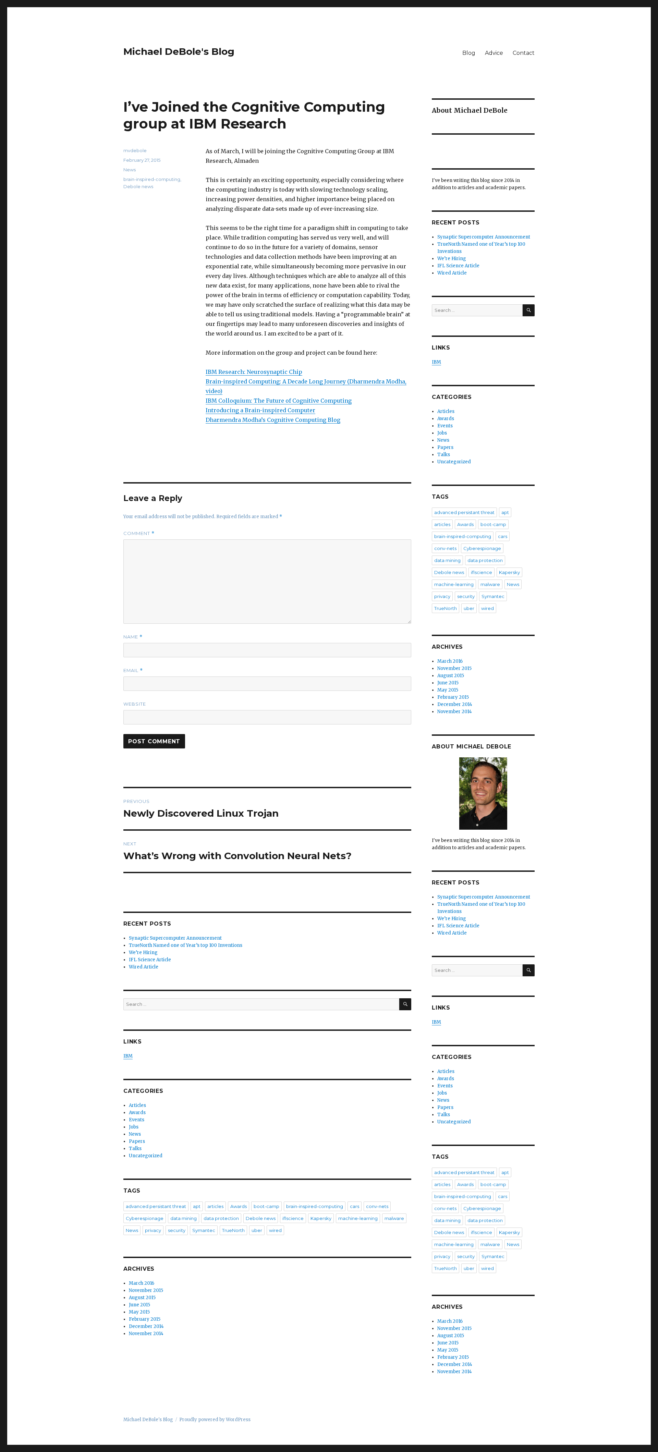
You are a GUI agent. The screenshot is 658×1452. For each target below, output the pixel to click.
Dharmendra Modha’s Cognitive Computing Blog (273, 419)
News (129, 169)
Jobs (133, 1127)
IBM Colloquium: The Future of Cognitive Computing (279, 400)
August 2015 (142, 1298)
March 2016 (141, 1283)
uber (257, 1230)
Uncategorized (145, 1156)
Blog (468, 53)
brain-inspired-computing (151, 179)
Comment (139, 533)
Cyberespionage (144, 1218)
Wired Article (143, 967)
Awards (137, 1112)
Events (136, 1120)
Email (133, 670)
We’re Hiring (143, 952)
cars (354, 1206)
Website (134, 704)
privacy (153, 1230)
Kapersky (320, 1218)
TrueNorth (233, 1230)
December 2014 (146, 1326)
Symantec (203, 1230)
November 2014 (146, 1334)
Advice (494, 53)
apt (196, 1206)
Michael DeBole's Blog (178, 51)
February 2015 (144, 1319)
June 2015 (139, 1305)
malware (394, 1218)
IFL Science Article (150, 960)
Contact (524, 53)
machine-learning (358, 1218)
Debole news (138, 186)
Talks (135, 1148)
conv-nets (377, 1206)
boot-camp (266, 1206)
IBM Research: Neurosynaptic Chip (254, 371)
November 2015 (146, 1290)
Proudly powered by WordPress (215, 1420)
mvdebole (135, 150)
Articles (137, 1105)
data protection (221, 1218)
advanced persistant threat (156, 1206)
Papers (137, 1141)
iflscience (293, 1218)
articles (215, 1206)
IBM (128, 1056)
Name (133, 637)
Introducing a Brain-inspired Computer (260, 410)
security (176, 1230)
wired (275, 1230)
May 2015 (139, 1312)
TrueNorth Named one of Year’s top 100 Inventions (185, 945)
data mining (183, 1218)
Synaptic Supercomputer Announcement (175, 938)
